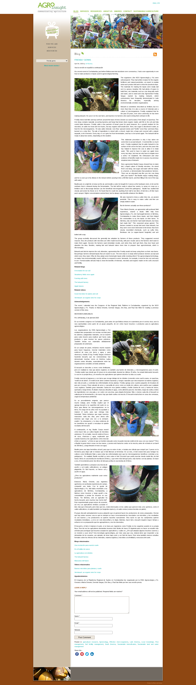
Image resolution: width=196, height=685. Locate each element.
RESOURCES (96, 11)
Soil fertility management (94, 644)
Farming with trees (80, 278)
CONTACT (127, 11)
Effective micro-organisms (118, 642)
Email (76, 623)
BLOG (75, 11)
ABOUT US (107, 11)
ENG (154, 3)
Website (77, 630)
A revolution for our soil (82, 270)
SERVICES (84, 11)
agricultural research (90, 642)
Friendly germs (82, 60)
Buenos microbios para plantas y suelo (87, 568)
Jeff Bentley (89, 63)
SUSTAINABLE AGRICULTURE (146, 11)
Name (77, 616)
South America (110, 644)
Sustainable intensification (127, 644)
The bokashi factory (81, 282)
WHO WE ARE (52, 44)
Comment (78, 595)
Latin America (135, 642)
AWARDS (118, 11)
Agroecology (103, 642)
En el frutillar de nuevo (82, 549)
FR (159, 3)
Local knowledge (147, 642)
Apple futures (79, 286)
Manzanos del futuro (81, 561)
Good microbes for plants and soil (86, 294)
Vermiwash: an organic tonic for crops (87, 298)
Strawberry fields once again (84, 274)
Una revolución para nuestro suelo (86, 545)
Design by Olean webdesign (154, 683)
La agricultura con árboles (83, 553)
